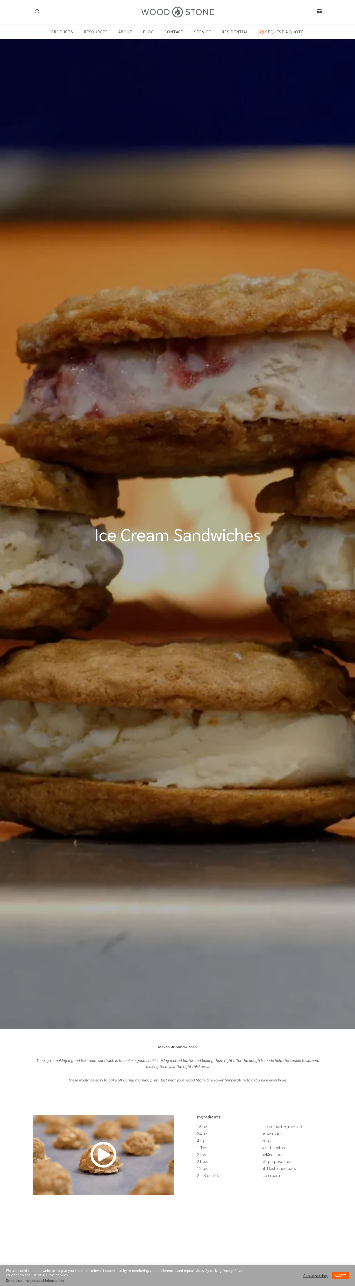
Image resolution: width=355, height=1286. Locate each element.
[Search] (37, 12)
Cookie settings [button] (315, 1275)
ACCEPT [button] (340, 1275)
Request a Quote (284, 31)
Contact (174, 31)
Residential (235, 31)
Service (202, 31)
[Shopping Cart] (319, 12)
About (125, 31)
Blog (148, 31)
